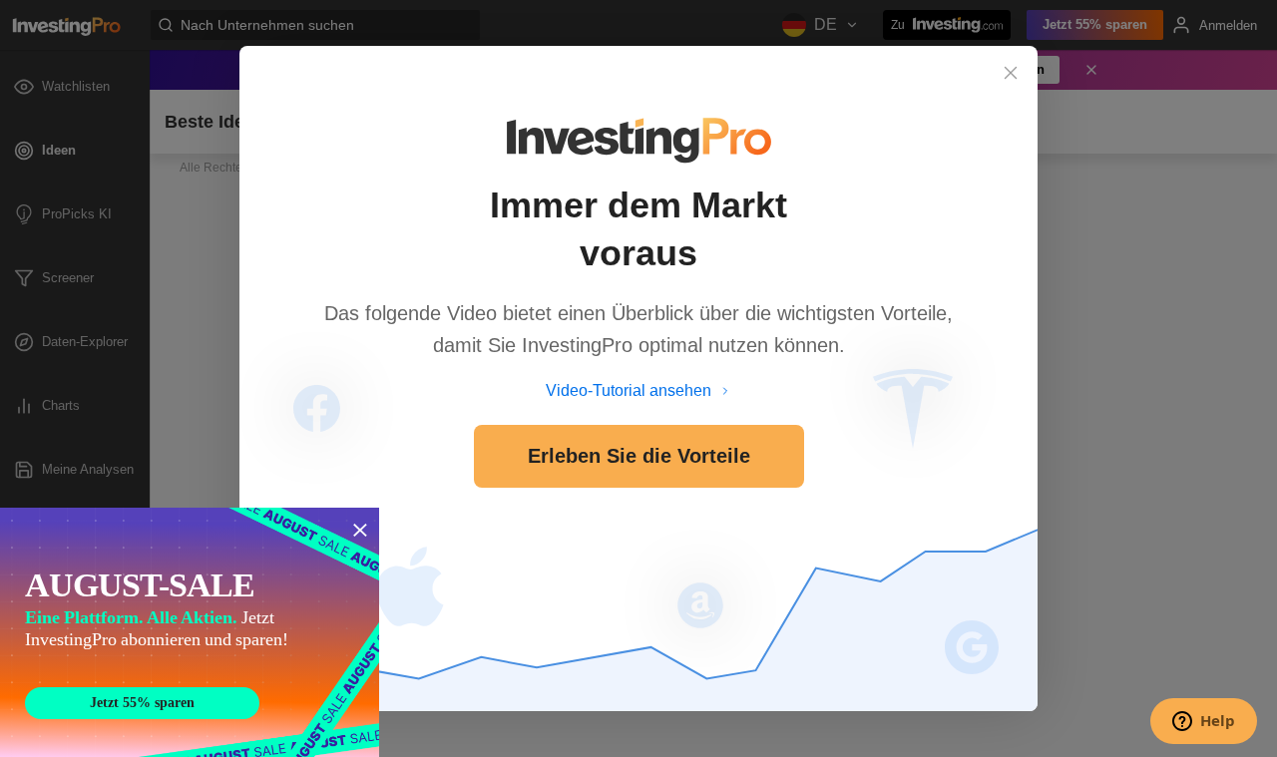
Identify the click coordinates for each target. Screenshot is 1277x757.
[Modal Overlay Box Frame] (189, 632)
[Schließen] (1011, 73)
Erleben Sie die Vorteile (639, 456)
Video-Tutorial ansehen (628, 390)
